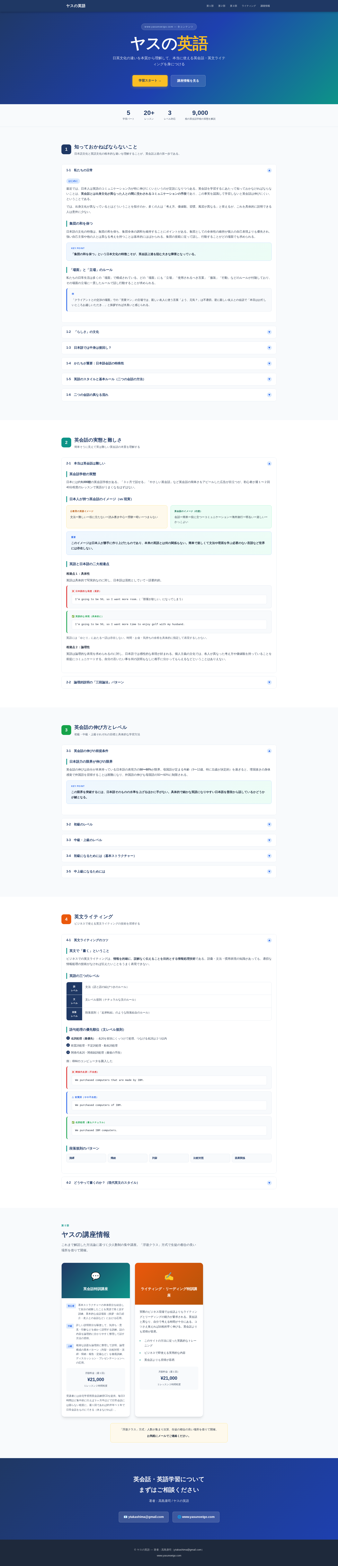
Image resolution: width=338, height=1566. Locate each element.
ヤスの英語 (76, 6)
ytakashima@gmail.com (187, 1549)
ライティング (249, 6)
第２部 (221, 6)
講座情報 (265, 6)
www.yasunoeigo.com (169, 1555)
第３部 (233, 6)
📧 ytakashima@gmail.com (144, 1517)
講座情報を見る (188, 80)
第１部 (210, 6)
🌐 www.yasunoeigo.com (196, 1517)
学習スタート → (150, 80)
